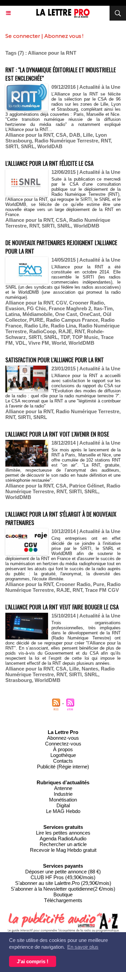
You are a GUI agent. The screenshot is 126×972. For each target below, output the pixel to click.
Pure (98, 584)
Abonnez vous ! (63, 36)
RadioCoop (42, 331)
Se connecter (22, 36)
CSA (61, 135)
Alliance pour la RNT (29, 135)
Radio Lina (63, 326)
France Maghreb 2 (70, 308)
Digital (63, 805)
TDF (65, 337)
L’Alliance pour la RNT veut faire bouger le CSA (62, 607)
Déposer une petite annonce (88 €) (63, 871)
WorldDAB (49, 146)
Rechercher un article (63, 844)
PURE (36, 320)
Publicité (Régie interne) (63, 766)
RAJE (65, 331)
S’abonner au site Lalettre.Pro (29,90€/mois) (63, 883)
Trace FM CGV (102, 590)
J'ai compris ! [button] (32, 961)
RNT (106, 140)
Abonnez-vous (63, 738)
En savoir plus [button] (82, 947)
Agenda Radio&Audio (63, 838)
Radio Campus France (72, 320)
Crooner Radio (86, 303)
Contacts (63, 761)
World (59, 343)
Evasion (14, 308)
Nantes (90, 669)
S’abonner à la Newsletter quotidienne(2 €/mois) (63, 889)
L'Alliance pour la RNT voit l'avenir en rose (57, 434)
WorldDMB (86, 226)
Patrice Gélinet (86, 486)
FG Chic (36, 308)
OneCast (90, 314)
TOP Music (85, 337)
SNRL (28, 146)
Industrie (63, 794)
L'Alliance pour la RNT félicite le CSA (49, 163)
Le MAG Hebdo (63, 811)
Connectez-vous (63, 743)
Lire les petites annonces (63, 833)
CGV (61, 303)
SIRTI (11, 146)
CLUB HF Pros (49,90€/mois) (63, 877)
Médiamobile (37, 314)
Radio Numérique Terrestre (66, 140)
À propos (63, 749)
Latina (12, 314)
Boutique (63, 894)
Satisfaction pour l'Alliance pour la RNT (54, 360)
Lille (88, 135)
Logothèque (63, 755)
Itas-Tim (103, 308)
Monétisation (63, 800)
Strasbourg (18, 680)
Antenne (63, 788)
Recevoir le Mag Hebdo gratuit (63, 850)
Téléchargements (63, 900)
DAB (74, 135)
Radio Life (36, 326)
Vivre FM (38, 343)
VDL (20, 343)
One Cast (66, 314)
